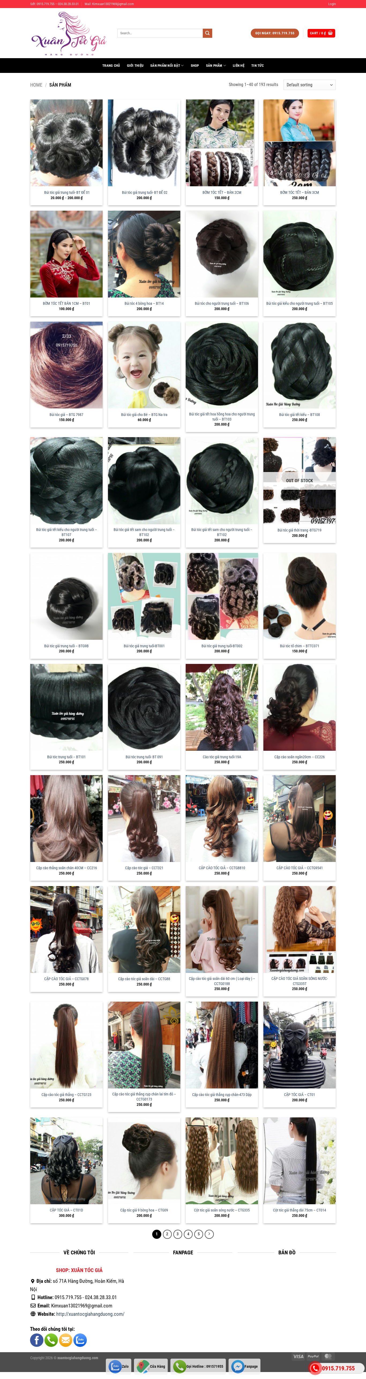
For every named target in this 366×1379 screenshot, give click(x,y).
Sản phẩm (214, 66)
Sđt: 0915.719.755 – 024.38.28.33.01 (54, 4)
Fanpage (251, 1366)
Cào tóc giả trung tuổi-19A (222, 757)
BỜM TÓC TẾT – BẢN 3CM (299, 192)
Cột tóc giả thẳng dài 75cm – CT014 (299, 1210)
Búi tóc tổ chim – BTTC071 (299, 646)
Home (36, 85)
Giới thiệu (135, 66)
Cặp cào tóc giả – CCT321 (144, 868)
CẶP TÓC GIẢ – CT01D (66, 1210)
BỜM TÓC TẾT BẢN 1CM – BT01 (66, 303)
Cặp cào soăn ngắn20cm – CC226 (299, 757)
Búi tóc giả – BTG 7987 (66, 414)
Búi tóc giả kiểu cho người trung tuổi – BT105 (299, 303)
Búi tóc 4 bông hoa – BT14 (144, 303)
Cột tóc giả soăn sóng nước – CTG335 (222, 1210)
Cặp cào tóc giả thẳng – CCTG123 (66, 1094)
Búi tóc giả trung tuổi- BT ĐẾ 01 (66, 192)
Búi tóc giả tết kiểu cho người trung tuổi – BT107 (66, 532)
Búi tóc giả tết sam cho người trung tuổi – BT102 (144, 532)
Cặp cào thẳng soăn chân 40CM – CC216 (66, 868)
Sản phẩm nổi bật (165, 66)
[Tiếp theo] (209, 1234)
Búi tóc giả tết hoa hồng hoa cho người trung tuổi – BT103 (222, 417)
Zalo (125, 1366)
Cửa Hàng (157, 1366)
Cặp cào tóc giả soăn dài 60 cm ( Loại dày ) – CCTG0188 (222, 981)
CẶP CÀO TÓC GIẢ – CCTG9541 (300, 868)
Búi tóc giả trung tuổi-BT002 (221, 646)
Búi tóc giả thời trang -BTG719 (300, 530)
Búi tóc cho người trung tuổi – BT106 (222, 303)
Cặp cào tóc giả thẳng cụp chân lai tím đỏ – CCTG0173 (144, 1097)
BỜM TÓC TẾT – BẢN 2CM (222, 192)
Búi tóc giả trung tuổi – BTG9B (66, 646)
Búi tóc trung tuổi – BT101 (66, 757)
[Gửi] (207, 33)
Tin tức (257, 66)
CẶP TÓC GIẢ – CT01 (299, 1094)
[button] (332, 4)
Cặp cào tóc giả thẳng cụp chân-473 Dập (222, 1094)
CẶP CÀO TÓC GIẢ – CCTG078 (66, 979)
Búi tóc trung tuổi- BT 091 (144, 757)
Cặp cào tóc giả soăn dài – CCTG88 (144, 979)
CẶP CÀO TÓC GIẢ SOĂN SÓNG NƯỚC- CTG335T (299, 981)
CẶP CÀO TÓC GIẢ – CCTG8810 (222, 868)
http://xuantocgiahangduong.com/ (90, 1314)
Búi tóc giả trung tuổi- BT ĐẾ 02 (144, 192)
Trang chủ (111, 66)
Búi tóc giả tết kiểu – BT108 (299, 414)
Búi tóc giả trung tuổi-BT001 (144, 646)
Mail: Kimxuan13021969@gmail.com (109, 4)
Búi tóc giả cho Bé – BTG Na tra (144, 414)
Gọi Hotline (204, 1366)
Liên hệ (238, 66)
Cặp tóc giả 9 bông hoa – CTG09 (144, 1210)
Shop (195, 66)
